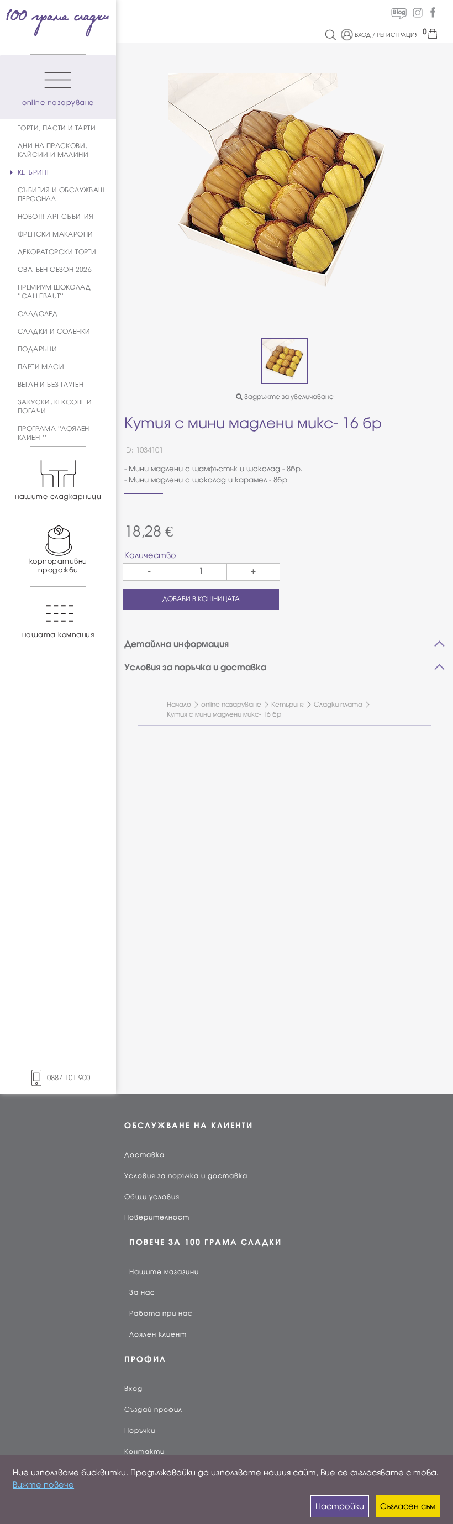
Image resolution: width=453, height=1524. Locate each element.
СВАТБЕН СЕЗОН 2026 (55, 270)
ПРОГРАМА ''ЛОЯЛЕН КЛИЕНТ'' (53, 433)
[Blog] (398, 12)
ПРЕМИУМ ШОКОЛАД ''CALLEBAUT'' (54, 291)
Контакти (144, 1451)
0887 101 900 (68, 1078)
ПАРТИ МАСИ (41, 367)
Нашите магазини (164, 1272)
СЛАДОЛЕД (37, 314)
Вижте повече (43, 1484)
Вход (133, 1388)
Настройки (339, 1506)
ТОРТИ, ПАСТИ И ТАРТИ (57, 128)
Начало (179, 704)
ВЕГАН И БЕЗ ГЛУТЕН (50, 384)
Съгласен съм (407, 1506)
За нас (142, 1292)
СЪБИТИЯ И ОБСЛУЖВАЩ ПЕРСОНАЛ (62, 194)
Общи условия (152, 1197)
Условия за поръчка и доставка (185, 1176)
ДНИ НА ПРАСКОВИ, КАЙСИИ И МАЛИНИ (53, 150)
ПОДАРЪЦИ (37, 349)
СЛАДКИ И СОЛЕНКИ (54, 331)
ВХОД (363, 34)
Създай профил (153, 1409)
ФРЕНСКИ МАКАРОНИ (55, 234)
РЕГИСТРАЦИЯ (398, 34)
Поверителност (156, 1217)
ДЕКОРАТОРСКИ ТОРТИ (57, 252)
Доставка (144, 1155)
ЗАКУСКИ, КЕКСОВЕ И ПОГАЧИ (55, 406)
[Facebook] (432, 12)
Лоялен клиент (158, 1334)
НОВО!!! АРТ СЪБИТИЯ (56, 216)
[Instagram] (417, 12)
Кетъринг (287, 704)
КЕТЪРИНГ (34, 172)
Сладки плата (338, 704)
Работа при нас (161, 1313)
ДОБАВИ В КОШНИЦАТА (201, 599)
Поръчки (139, 1430)
